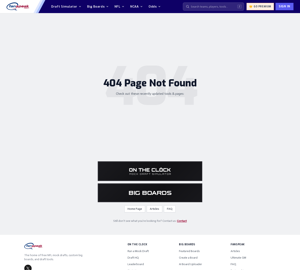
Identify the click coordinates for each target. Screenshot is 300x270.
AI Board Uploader (190, 264)
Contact (182, 221)
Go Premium (262, 6)
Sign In (284, 6)
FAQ (169, 209)
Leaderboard (136, 264)
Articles (154, 209)
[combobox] (213, 6)
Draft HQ (133, 257)
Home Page (135, 209)
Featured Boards (189, 251)
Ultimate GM (238, 257)
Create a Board (188, 257)
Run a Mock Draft (138, 251)
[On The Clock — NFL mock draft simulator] (150, 171)
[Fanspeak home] (18, 6)
